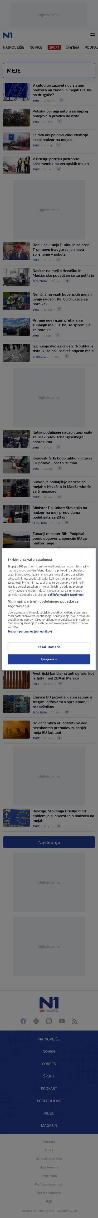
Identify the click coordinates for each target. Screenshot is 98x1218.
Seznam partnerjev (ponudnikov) (30, 631)
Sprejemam (49, 659)
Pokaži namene (49, 647)
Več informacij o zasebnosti (66, 594)
